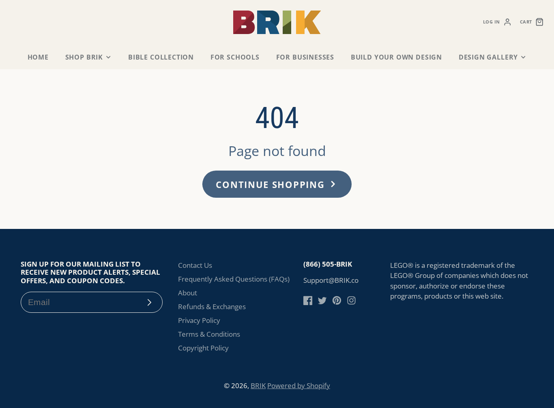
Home (38, 57)
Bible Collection (161, 57)
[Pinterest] (336, 300)
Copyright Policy (203, 347)
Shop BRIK (84, 57)
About (187, 292)
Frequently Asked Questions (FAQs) (234, 279)
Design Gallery (488, 57)
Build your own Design (396, 57)
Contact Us (195, 265)
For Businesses (305, 57)
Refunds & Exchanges (212, 306)
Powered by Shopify (298, 385)
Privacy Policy (199, 320)
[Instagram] (351, 300)
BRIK (258, 385)
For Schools (235, 57)
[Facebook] (308, 300)
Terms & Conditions (209, 334)
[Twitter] (322, 300)
